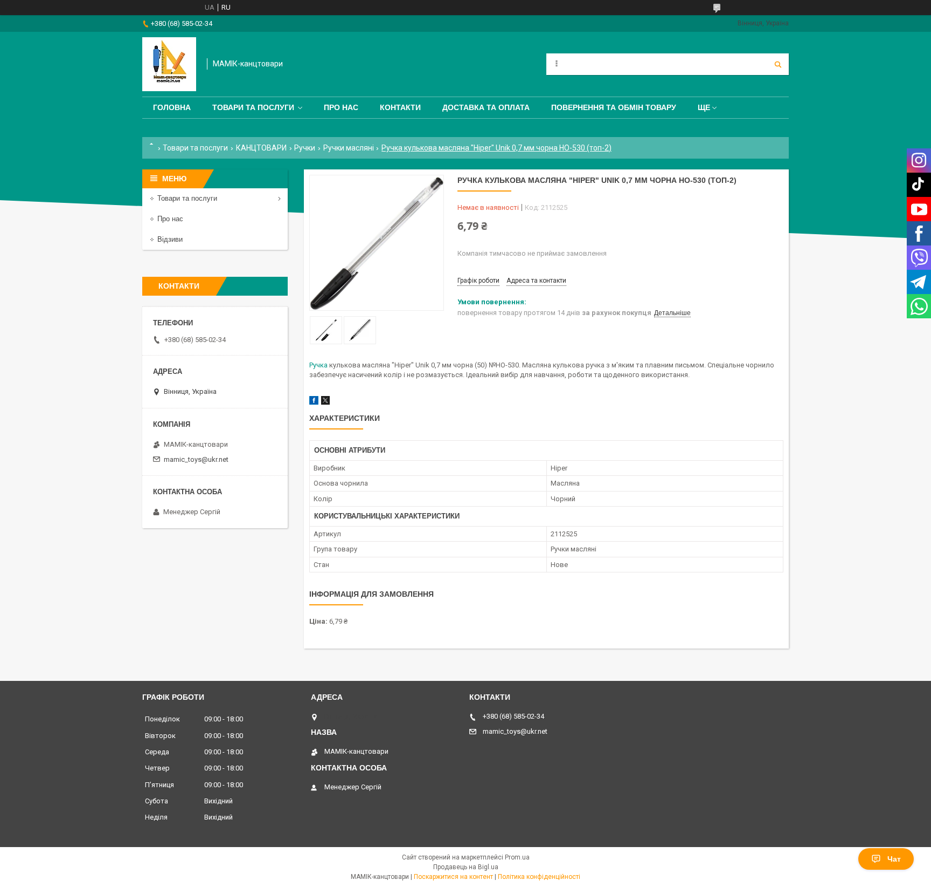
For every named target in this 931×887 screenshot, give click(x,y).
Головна (172, 107)
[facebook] (313, 402)
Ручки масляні (348, 148)
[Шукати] (778, 64)
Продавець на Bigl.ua (465, 867)
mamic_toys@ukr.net (196, 459)
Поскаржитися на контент (453, 877)
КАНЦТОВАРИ (261, 148)
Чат (894, 859)
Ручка (318, 365)
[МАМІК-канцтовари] (169, 64)
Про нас (341, 107)
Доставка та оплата (486, 107)
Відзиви (170, 239)
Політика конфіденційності (539, 877)
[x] (325, 402)
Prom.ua (517, 857)
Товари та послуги (253, 107)
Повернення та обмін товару (613, 107)
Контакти (400, 107)
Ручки (304, 148)
